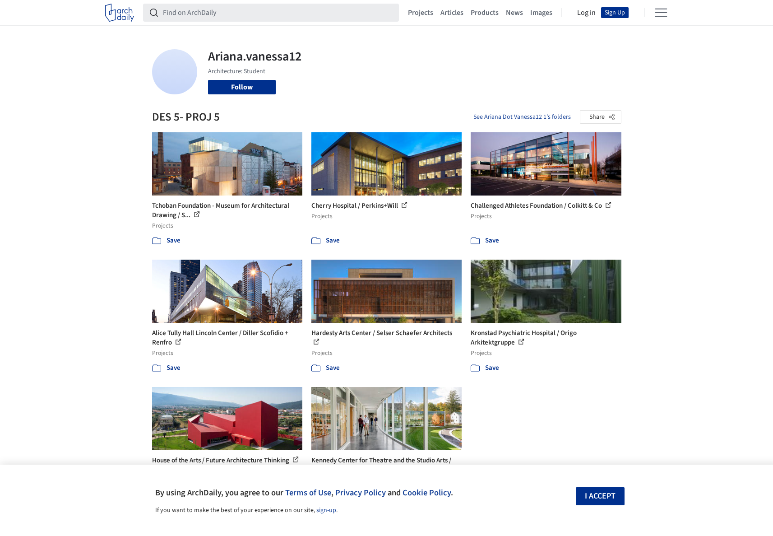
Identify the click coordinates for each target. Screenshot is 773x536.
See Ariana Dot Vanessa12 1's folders (522, 117)
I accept (600, 496)
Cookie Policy (427, 493)
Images (541, 13)
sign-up (326, 510)
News (514, 13)
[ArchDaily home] (119, 13)
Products (485, 13)
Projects (420, 13)
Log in (586, 13)
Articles (451, 13)
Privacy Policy (360, 493)
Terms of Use (308, 493)
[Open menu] (661, 12)
